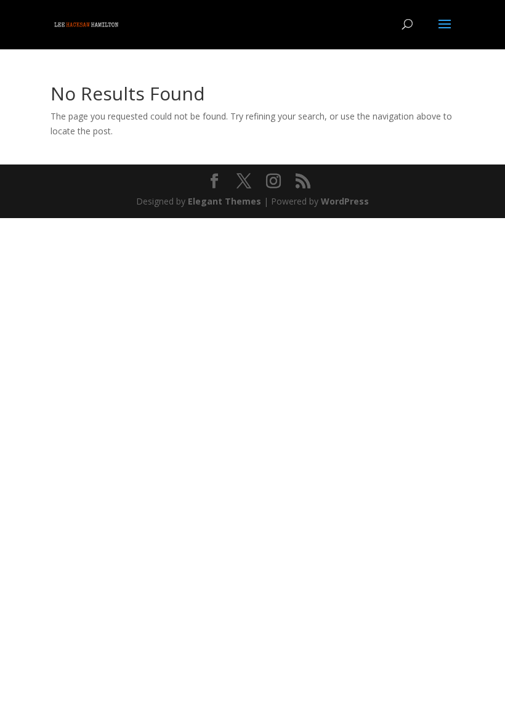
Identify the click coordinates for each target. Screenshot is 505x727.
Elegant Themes (224, 201)
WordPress (345, 201)
